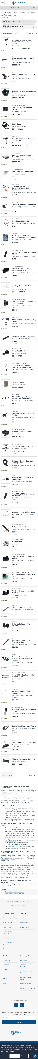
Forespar (15, 233)
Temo (13, 56)
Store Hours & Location (7, 932)
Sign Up (19, 1022)
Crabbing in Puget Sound (26, 972)
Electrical (6, 965)
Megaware (15, 283)
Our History (24, 918)
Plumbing (6, 978)
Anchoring (6, 960)
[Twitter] (22, 1003)
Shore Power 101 (25, 983)
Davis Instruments (18, 539)
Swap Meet (6, 949)
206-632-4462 (15, 906)
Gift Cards (6, 938)
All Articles (23, 960)
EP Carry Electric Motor (20, 363)
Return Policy (7, 927)
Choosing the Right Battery (26, 978)
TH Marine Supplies (18, 89)
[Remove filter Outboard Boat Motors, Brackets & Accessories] (34, 27)
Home (3, 7)
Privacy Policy (24, 927)
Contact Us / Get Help (10, 918)
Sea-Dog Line (16, 348)
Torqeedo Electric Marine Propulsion (14, 891)
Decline (24, 1056)
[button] (7, 775)
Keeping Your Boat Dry (27, 988)
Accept (14, 1056)
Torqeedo (15, 38)
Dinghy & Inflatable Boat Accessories (19, 7)
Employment (24, 922)
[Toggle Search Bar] (7, 3)
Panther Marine (17, 169)
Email (26, 906)
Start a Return (7, 922)
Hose (4, 974)
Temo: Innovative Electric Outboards (15, 893)
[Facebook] (16, 1003)
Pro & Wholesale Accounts (8, 943)
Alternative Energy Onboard (26, 965)
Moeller (15, 202)
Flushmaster (16, 589)
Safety (5, 983)
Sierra (14, 380)
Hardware (6, 969)
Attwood (15, 689)
